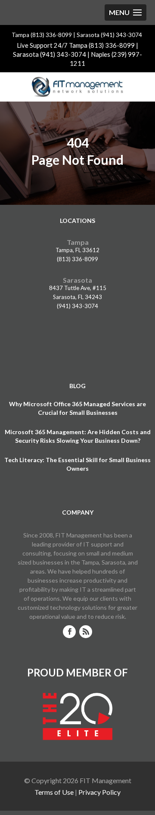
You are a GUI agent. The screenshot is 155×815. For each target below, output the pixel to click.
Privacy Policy (99, 792)
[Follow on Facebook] (69, 631)
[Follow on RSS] (85, 631)
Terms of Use (54, 792)
